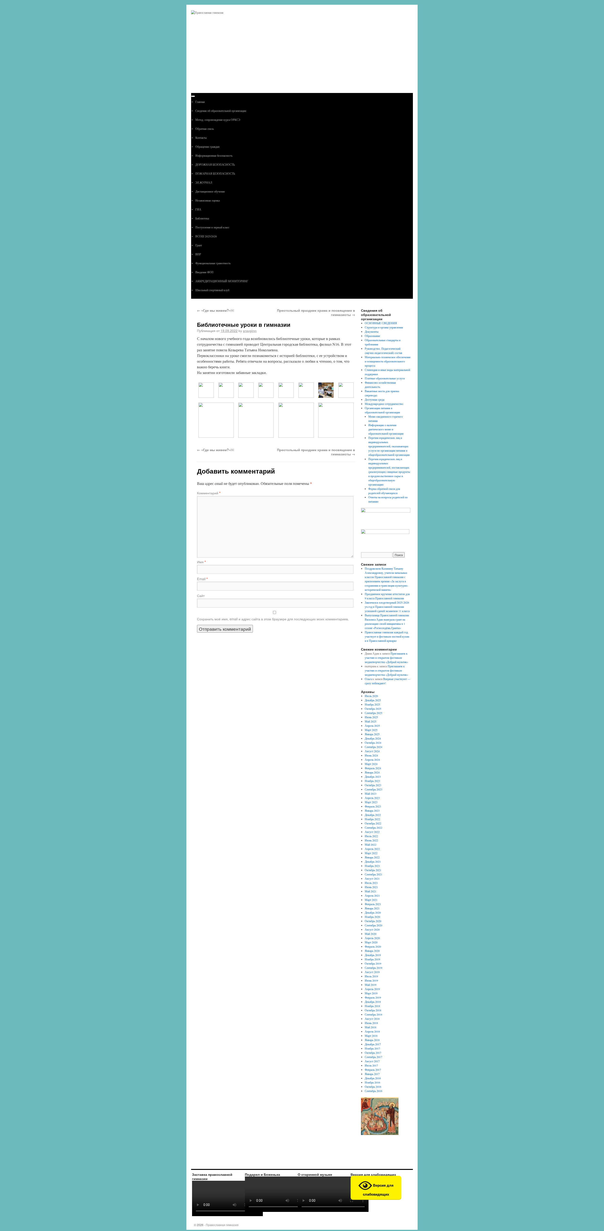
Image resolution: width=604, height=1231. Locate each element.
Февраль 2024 (373, 768)
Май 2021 (370, 891)
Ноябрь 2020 (372, 917)
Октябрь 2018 (373, 1010)
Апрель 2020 (372, 938)
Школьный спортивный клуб (212, 290)
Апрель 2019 (372, 989)
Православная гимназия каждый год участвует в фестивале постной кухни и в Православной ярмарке (387, 636)
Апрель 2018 (372, 1031)
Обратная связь (204, 128)
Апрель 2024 (372, 759)
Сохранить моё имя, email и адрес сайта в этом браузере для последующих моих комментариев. (273, 619)
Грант (198, 245)
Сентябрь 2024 (373, 747)
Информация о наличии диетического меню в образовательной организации (385, 429)
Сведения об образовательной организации (220, 111)
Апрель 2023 (372, 798)
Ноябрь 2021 (372, 866)
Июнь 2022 (371, 840)
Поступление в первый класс (212, 227)
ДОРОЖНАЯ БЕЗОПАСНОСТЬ (215, 164)
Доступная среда (374, 399)
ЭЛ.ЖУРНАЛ (203, 182)
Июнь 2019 (371, 980)
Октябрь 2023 (373, 785)
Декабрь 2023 (373, 776)
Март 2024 (371, 764)
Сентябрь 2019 (373, 968)
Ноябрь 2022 (372, 819)
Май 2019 (370, 985)
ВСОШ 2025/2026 (206, 236)
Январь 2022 (372, 857)
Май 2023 (370, 793)
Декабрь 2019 (373, 955)
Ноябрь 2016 (372, 1082)
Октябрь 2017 (373, 1053)
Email (202, 578)
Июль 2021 (371, 883)
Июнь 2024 (371, 755)
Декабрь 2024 (373, 738)
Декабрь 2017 (373, 1044)
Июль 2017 (371, 1065)
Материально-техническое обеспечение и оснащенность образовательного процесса (388, 361)
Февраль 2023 (373, 806)
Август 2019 (372, 972)
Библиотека (202, 218)
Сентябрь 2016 (373, 1091)
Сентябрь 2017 (373, 1057)
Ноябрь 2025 (372, 704)
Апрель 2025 (372, 725)
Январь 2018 (372, 1040)
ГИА (198, 209)
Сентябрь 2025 (373, 713)
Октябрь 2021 (373, 870)
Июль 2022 (371, 836)
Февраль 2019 (373, 997)
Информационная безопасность (213, 155)
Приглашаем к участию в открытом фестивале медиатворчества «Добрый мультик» (386, 657)
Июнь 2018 (371, 1023)
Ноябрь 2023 (372, 781)
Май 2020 (370, 934)
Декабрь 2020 (373, 912)
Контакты (201, 137)
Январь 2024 (372, 772)
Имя (201, 561)
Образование (372, 336)
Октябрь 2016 (373, 1086)
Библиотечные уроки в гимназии (243, 324)
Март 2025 (371, 730)
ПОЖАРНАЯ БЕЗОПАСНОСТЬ (215, 173)
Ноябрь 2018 (372, 1006)
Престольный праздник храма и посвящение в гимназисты (316, 312)
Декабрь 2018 (373, 1002)
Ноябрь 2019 (372, 959)
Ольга (368, 679)
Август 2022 (372, 832)
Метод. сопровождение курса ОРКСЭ (217, 120)
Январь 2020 (372, 951)
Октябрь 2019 (373, 963)
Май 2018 (370, 1027)
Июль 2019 (371, 976)
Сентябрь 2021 (373, 874)
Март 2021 (371, 900)
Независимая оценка (207, 200)
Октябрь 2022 (373, 823)
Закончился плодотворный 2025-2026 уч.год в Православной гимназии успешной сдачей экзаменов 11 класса (387, 607)
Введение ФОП (204, 272)
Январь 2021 (372, 908)
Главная (200, 102)
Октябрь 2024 (373, 742)
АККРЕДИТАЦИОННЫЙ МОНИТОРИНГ (221, 281)
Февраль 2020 (373, 946)
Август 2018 (372, 1019)
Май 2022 (370, 844)
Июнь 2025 (371, 717)
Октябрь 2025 (373, 708)
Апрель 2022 (372, 849)
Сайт (201, 595)
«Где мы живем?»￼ (215, 310)
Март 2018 (371, 1036)
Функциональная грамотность (213, 263)
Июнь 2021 (371, 887)
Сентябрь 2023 (373, 789)
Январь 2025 (372, 734)
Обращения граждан (207, 146)
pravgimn (250, 330)
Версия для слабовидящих (378, 1189)
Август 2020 (372, 929)
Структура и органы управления (384, 327)
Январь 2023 (372, 810)
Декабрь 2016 (373, 1078)
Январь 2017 (372, 1074)
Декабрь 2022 (373, 815)
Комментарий (209, 493)
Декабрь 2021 (373, 861)
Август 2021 (372, 878)
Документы (371, 331)
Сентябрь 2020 (373, 925)
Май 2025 (370, 721)
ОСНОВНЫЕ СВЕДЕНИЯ (381, 323)
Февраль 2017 (373, 1069)
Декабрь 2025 (373, 700)
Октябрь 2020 (373, 921)
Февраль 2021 (373, 904)
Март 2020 (371, 942)
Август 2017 (372, 1061)
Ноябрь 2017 (372, 1048)
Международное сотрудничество (384, 404)
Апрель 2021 (372, 895)
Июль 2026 (371, 696)
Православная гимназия (222, 1225)
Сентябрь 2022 (373, 827)
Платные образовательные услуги (385, 378)
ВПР (198, 254)
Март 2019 (371, 993)
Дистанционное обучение (210, 191)
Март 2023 (371, 802)
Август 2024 (372, 751)
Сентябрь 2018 (373, 1014)
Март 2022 (371, 853)
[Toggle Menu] (193, 96)
